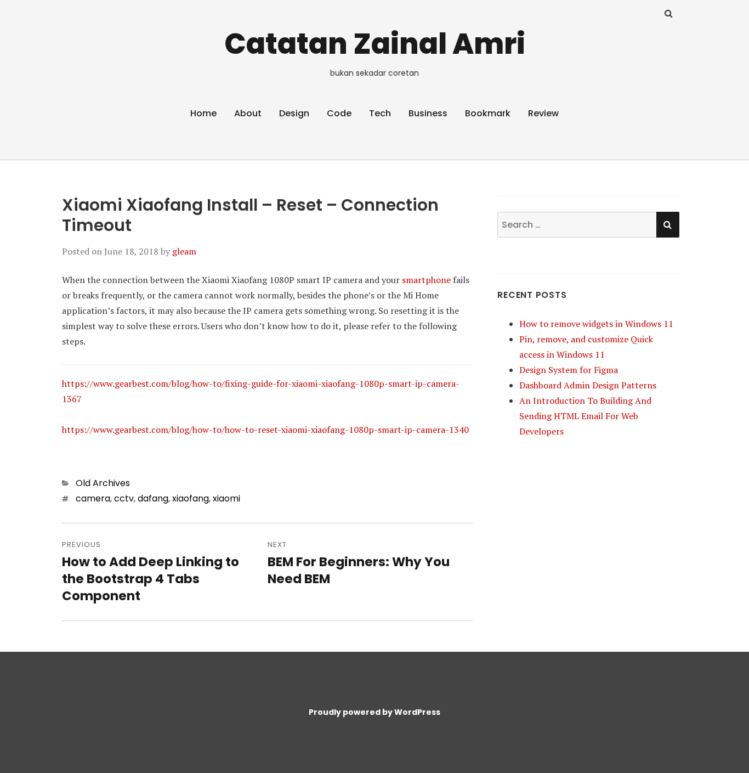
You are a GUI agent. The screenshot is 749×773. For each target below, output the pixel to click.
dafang (153, 498)
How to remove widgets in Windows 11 (596, 324)
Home (203, 113)
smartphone (426, 280)
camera (93, 498)
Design (294, 113)
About (248, 113)
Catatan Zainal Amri (374, 44)
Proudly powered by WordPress (374, 712)
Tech (380, 113)
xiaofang (190, 498)
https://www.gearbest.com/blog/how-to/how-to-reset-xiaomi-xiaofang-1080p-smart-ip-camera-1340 (265, 430)
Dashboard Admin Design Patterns (587, 385)
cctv (124, 498)
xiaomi (226, 498)
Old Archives (103, 483)
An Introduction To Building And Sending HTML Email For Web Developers (585, 415)
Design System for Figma (568, 370)
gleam (184, 251)
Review (543, 113)
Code (339, 113)
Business (427, 113)
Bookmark (487, 113)
